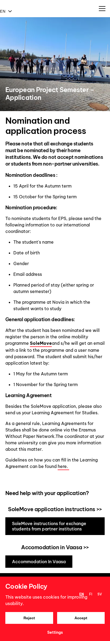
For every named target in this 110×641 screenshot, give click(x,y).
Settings (55, 632)
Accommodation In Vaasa (39, 561)
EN (3, 11)
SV (99, 594)
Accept (80, 618)
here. (63, 466)
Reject (29, 618)
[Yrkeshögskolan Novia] (2, 2)
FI (90, 594)
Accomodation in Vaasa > (53, 547)
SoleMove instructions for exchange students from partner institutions (49, 526)
